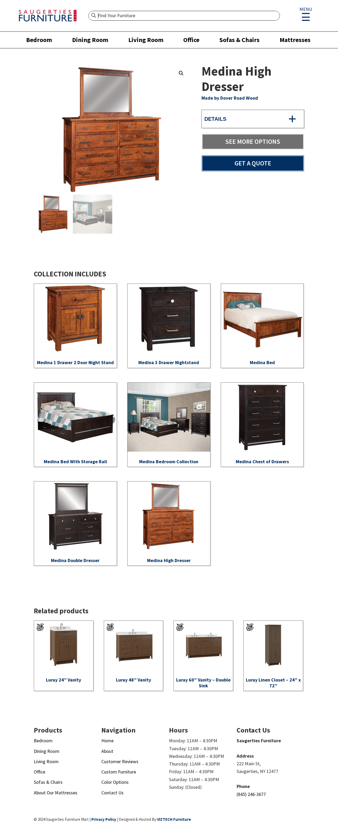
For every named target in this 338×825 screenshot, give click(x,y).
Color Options (115, 782)
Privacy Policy (103, 819)
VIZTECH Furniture (174, 819)
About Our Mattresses (55, 793)
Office (191, 40)
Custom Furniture (118, 772)
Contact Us (112, 793)
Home (107, 741)
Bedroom (39, 40)
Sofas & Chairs (239, 40)
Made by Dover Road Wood (229, 98)
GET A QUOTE (252, 163)
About (107, 751)
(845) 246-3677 (251, 794)
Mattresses (295, 40)
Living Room (145, 40)
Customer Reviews (119, 761)
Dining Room (90, 40)
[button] (181, 73)
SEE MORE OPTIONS (252, 141)
